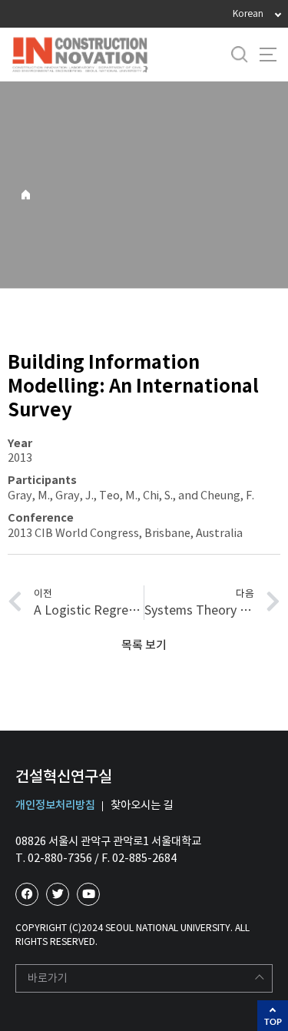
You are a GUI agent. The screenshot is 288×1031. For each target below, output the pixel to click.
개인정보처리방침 (55, 805)
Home (26, 195)
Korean (248, 13)
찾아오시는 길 (142, 805)
